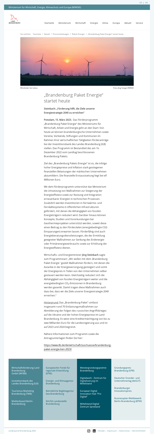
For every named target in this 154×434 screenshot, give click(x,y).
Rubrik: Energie (78, 34)
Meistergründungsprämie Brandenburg (93, 369)
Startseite (49, 23)
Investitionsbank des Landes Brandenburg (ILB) (25, 382)
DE (141, 2)
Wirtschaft (80, 23)
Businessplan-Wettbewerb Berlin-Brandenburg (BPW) (128, 400)
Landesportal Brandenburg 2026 (22, 430)
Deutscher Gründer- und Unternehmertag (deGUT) (127, 379)
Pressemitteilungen (61, 34)
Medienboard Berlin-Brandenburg (22, 402)
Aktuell (127, 23)
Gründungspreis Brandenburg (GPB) (124, 369)
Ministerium (65, 23)
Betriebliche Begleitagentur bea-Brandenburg (60, 392)
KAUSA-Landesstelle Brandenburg (56, 402)
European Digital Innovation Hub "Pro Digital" (90, 393)
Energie (94, 23)
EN (146, 2)
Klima (105, 23)
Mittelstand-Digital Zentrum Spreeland (90, 405)
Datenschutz (124, 430)
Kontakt (101, 430)
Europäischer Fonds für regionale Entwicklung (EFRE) (58, 370)
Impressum (112, 430)
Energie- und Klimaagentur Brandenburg (59, 382)
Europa (116, 23)
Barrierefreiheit (138, 430)
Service (139, 23)
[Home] (17, 19)
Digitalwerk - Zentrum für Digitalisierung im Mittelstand (93, 380)
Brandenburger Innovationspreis (123, 389)
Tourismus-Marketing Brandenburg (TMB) (23, 392)
